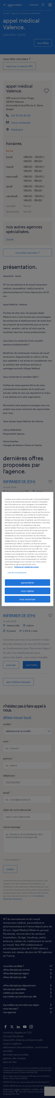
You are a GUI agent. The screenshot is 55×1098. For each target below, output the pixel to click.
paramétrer (27, 582)
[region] (27, 549)
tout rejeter (27, 590)
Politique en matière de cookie (26, 567)
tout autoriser (27, 599)
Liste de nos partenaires (16, 573)
